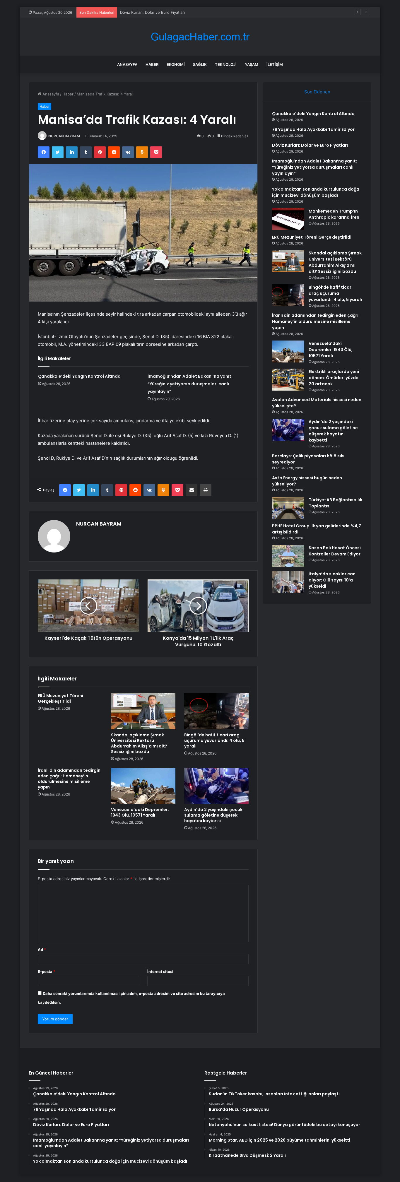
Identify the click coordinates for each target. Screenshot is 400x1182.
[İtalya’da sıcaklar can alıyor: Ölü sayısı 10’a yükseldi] (288, 582)
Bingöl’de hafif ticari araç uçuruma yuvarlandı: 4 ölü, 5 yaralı (214, 740)
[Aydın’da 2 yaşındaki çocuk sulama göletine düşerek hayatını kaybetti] (216, 786)
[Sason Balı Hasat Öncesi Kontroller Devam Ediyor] (288, 556)
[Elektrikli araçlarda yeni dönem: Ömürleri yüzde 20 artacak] (288, 380)
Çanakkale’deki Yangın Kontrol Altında (79, 376)
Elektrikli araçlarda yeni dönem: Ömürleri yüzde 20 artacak (334, 378)
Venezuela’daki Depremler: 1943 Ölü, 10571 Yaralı (140, 812)
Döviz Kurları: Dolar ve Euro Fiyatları (152, 12)
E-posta (46, 971)
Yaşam (251, 64)
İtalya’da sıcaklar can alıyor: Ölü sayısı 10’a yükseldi (332, 580)
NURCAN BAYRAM (64, 136)
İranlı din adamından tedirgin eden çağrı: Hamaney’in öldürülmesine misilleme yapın (69, 778)
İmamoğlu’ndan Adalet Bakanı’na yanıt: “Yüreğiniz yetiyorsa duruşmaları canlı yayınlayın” (190, 383)
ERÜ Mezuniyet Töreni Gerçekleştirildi (60, 698)
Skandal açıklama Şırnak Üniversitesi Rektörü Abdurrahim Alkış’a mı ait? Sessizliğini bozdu (139, 743)
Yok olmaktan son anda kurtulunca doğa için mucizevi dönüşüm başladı (315, 192)
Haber (152, 64)
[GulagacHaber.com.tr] (200, 37)
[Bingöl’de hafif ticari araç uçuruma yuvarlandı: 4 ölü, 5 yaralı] (216, 711)
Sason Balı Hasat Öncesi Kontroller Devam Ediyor (335, 551)
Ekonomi (176, 64)
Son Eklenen (317, 92)
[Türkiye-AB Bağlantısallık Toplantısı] (288, 508)
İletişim (274, 64)
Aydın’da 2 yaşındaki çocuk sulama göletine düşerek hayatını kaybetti (213, 815)
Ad (42, 949)
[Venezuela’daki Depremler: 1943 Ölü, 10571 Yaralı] (143, 786)
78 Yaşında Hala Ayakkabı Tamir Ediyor (313, 129)
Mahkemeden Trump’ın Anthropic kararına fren (334, 214)
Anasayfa (127, 64)
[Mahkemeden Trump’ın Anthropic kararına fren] (288, 219)
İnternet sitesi (160, 971)
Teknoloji (226, 64)
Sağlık (200, 64)
